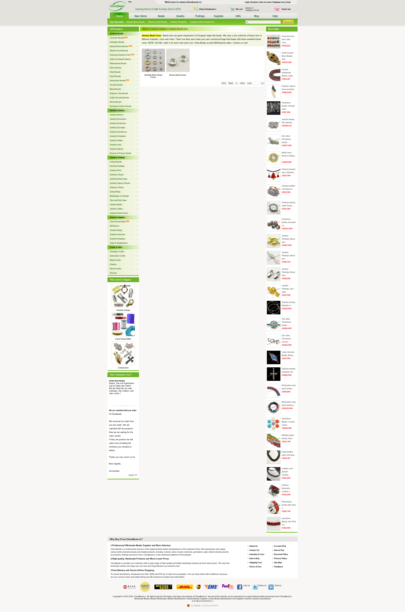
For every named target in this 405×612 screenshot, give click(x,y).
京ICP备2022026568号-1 (202, 601)
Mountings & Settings (119, 196)
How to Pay (279, 550)
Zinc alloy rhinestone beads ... (286, 139)
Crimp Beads (116, 162)
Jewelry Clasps (117, 175)
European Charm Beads (120, 106)
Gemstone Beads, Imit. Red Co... (289, 521)
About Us (253, 546)
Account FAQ (280, 546)
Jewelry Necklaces (118, 132)
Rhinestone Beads (118, 63)
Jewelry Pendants (178, 22)
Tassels (113, 273)
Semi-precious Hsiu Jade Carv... (288, 39)
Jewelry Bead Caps (118, 179)
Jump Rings (115, 192)
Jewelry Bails (116, 204)
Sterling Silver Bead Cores (153, 76)
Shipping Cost (278, 2)
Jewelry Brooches (118, 123)
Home (145, 29)
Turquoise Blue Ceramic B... (203, 22)
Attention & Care (256, 554)
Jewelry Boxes (116, 115)
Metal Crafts (115, 260)
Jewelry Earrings (117, 128)
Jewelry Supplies (117, 217)
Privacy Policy (280, 558)
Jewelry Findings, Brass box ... (288, 255)
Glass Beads (115, 68)
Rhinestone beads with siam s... (289, 505)
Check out (286, 9)
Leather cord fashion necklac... (287, 471)
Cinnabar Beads (117, 42)
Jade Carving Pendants (120, 59)
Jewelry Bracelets (118, 119)
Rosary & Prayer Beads (120, 153)
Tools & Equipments (119, 243)
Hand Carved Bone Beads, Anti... (287, 56)
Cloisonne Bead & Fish (120, 55)
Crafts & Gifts (116, 247)
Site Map (278, 562)
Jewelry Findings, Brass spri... (288, 239)
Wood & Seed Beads (157, 22)
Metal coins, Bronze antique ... (288, 156)
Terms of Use (255, 567)
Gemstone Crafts (117, 256)
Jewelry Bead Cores (119, 213)
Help (288, 2)
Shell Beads (115, 72)
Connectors (123, 368)
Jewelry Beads (116, 33)
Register (255, 2)
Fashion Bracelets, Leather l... (286, 488)
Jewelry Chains (117, 187)
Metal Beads (115, 89)
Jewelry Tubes (116, 209)
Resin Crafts (115, 269)
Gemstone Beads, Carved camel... (288, 422)
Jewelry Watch (116, 149)
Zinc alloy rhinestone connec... (286, 338)
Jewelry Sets (116, 145)
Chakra (113, 264)
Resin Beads (115, 102)
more (131, 475)
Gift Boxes (114, 226)
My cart (239, 9)
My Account (265, 2)
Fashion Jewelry (117, 110)
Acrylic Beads (116, 85)
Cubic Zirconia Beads (119, 98)
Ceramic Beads (117, 38)
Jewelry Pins (115, 170)
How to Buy (254, 558)
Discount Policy (281, 554)
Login (247, 2)
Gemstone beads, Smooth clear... (288, 106)
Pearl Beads (115, 76)
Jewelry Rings (116, 140)
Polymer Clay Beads (119, 93)
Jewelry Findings (117, 157)
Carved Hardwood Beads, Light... (288, 72)
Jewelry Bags (116, 230)
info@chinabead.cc (207, 9)
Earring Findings (117, 166)
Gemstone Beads (117, 80)
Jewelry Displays (117, 239)
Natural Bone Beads (135, 22)
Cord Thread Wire (118, 222)
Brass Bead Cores (177, 75)
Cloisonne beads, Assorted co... (289, 222)
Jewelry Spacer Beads (120, 183)
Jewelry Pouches (117, 234)
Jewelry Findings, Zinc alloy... (288, 289)
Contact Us (254, 550)
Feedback (278, 567)
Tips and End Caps (118, 200)
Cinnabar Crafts (117, 252)
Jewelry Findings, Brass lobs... (288, 272)
